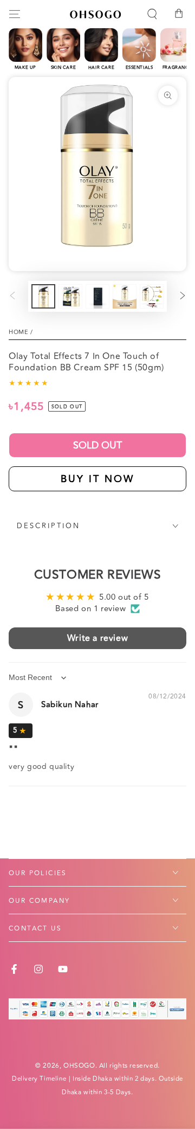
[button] (152, 14)
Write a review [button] (97, 638)
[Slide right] (182, 297)
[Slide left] (12, 297)
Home (18, 332)
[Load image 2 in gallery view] (70, 296)
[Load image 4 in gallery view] (124, 296)
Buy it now (97, 478)
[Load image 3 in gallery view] (97, 296)
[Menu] (15, 14)
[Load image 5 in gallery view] (152, 296)
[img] (20, 730)
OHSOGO (79, 1066)
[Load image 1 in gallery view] (43, 296)
